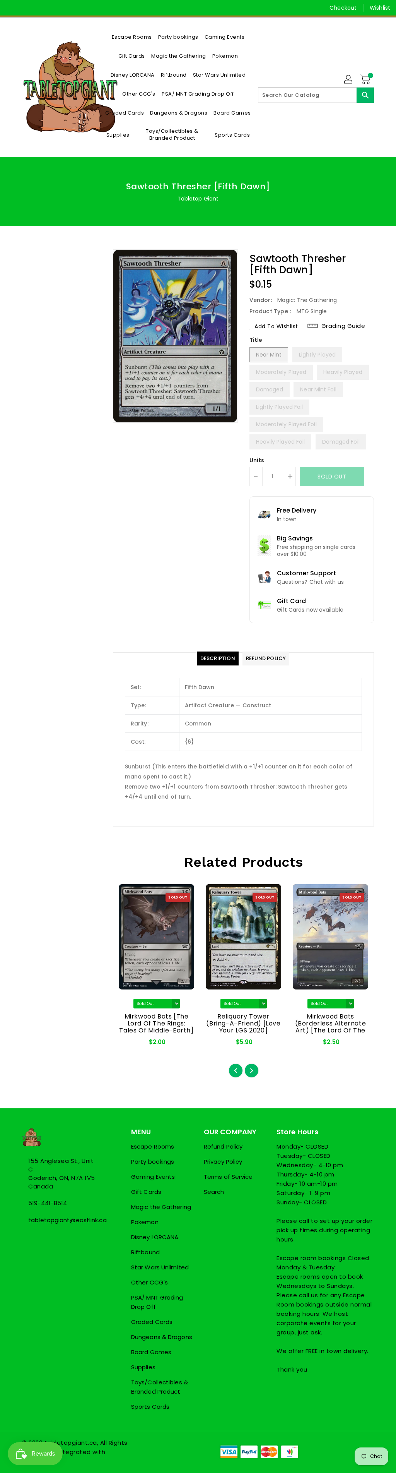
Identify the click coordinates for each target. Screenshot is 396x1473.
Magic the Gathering (161, 1207)
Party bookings (152, 1161)
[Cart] (366, 79)
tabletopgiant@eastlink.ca (62, 1220)
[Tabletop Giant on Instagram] (40, 8)
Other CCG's (149, 1282)
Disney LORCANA (154, 1237)
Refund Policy (223, 1146)
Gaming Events (153, 1177)
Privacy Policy (223, 1161)
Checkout (343, 8)
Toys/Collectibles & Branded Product (159, 1387)
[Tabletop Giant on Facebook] (12, 8)
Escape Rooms (152, 1146)
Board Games (151, 1352)
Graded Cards (151, 1322)
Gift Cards (146, 1192)
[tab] (218, 658)
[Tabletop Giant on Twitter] (26, 8)
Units (257, 460)
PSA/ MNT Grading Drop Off (157, 1302)
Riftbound (145, 1252)
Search (214, 1192)
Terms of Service (228, 1177)
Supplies (143, 1367)
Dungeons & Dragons (161, 1337)
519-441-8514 (47, 1203)
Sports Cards (150, 1407)
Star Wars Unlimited (160, 1267)
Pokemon (145, 1222)
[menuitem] (131, 36)
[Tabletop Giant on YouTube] (54, 8)
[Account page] (349, 79)
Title (256, 340)
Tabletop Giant (198, 198)
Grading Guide (343, 326)
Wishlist (380, 8)
